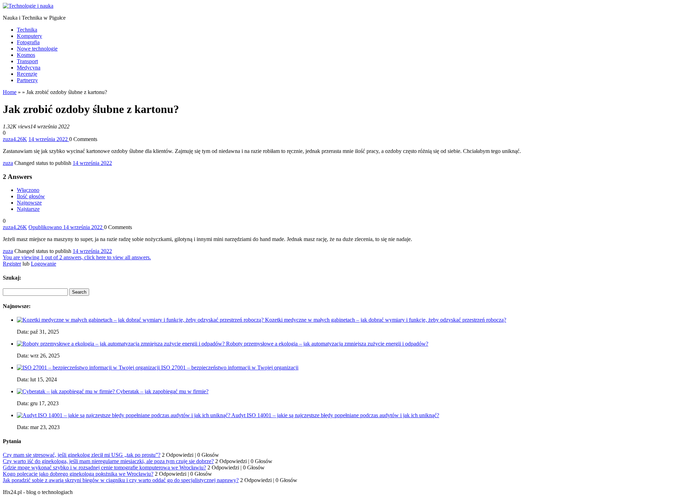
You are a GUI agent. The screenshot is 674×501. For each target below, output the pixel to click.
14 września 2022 (92, 163)
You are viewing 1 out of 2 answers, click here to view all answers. (77, 257)
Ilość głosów (31, 196)
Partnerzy (27, 80)
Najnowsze (29, 203)
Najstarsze (28, 209)
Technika (27, 30)
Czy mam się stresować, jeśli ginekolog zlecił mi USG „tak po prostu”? (81, 455)
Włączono (28, 190)
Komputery (29, 36)
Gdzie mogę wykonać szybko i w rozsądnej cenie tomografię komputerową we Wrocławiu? (104, 467)
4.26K (20, 139)
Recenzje (27, 74)
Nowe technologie (37, 49)
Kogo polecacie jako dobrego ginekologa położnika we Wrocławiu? (78, 474)
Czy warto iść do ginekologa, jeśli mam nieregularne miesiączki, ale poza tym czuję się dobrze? (108, 461)
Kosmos (26, 55)
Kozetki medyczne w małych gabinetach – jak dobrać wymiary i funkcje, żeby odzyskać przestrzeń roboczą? (385, 320)
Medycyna (28, 68)
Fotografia (28, 42)
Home (9, 92)
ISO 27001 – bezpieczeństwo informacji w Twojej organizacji (229, 367)
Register (12, 264)
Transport (27, 61)
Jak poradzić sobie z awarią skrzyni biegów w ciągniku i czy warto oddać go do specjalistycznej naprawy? (121, 480)
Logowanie (43, 264)
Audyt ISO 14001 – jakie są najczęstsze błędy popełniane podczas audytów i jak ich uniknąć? (335, 415)
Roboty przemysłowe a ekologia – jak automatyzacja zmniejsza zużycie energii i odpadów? (327, 344)
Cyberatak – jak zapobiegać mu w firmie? (162, 391)
